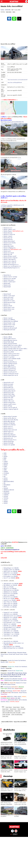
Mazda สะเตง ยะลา (8, 399)
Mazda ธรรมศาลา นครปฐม (10, 276)
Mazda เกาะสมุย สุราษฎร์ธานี (11, 409)
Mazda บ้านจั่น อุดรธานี (9, 370)
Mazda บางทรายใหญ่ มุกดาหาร (11, 355)
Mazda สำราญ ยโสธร (9, 357)
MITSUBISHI (7, 484)
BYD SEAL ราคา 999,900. (10, 607)
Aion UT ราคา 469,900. (9, 578)
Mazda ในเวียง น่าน (8, 431)
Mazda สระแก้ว (7, 310)
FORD (5, 466)
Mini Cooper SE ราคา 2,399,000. (12, 646)
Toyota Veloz (23, 680)
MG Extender (14, 692)
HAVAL (19, 696)
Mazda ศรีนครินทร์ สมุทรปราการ (12, 267)
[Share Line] (14, 18)
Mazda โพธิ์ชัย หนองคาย (10, 367)
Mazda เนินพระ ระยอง (9, 307)
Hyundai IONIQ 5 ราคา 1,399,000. (12, 627)
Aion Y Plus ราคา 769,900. (10, 602)
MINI (19, 698)
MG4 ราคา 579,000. (9, 587)
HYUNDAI (6, 473)
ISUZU (5, 474)
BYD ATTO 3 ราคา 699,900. (11, 597)
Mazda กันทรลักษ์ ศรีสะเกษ (10, 362)
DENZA (6, 464)
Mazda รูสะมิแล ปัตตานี (9, 391)
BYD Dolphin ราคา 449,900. (11, 576)
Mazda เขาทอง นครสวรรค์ (10, 429)
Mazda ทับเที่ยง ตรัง (8, 387)
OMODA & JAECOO (9, 489)
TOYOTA (6, 498)
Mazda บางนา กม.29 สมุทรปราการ (12, 266)
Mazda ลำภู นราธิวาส (9, 389)
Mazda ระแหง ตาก (8, 426)
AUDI (5, 455)
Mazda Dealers (13, 709)
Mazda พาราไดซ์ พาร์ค (9, 234)
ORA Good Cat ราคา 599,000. (11, 590)
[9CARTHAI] (13, 1)
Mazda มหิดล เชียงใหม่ (9, 421)
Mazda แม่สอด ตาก (8, 428)
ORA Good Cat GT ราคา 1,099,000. (13, 615)
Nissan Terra (11, 688)
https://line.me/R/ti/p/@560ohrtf (15, 82)
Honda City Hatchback (20, 660)
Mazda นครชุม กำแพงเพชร (10, 416)
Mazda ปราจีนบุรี (8, 305)
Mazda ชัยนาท (7, 275)
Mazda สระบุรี (7, 285)
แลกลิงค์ (15, 834)
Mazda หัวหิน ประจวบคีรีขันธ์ (11, 321)
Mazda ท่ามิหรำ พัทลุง (9, 394)
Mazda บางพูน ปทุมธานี (9, 259)
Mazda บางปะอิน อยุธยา (10, 281)
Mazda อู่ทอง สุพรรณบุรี (9, 329)
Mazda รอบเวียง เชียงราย (10, 418)
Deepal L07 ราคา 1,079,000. (11, 612)
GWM (5, 469)
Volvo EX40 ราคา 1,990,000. (11, 635)
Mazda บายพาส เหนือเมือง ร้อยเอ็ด (12, 358)
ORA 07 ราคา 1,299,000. (10, 624)
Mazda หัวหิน (17, 711)
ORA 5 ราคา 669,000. (9, 595)
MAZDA (6, 480)
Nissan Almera (4, 654)
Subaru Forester (11, 684)
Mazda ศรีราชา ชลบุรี (9, 300)
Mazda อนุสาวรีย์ (8, 254)
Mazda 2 (3, 662)
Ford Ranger (9, 690)
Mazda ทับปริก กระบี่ (8, 382)
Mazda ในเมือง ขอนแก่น (10, 338)
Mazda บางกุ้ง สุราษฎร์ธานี (10, 407)
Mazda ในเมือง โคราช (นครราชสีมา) (13, 345)
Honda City (11, 660)
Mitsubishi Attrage (21, 652)
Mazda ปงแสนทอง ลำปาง (10, 439)
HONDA (6, 471)
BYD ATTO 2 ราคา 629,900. (11, 593)
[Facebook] (12, 831)
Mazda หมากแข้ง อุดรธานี (10, 372)
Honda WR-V (11, 673)
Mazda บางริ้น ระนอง (9, 401)
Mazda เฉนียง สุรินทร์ (9, 365)
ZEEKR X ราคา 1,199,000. (10, 619)
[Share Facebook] (9, 18)
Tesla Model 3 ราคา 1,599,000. (11, 632)
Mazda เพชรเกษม (8, 232)
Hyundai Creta (8, 678)
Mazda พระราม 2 (8, 227)
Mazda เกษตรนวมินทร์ (9, 241)
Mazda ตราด (7, 304)
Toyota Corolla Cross (15, 676)
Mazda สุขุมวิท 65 (8, 239)
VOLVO (5, 500)
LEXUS (5, 478)
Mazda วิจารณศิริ (21, 709)
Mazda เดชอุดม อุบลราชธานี (11, 375)
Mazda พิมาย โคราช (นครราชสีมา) (12, 347)
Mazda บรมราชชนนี (9, 252)
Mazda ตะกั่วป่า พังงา (9, 392)
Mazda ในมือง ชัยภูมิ (9, 342)
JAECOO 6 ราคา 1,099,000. (11, 614)
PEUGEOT (6, 491)
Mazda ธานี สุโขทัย (8, 443)
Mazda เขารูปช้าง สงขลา (10, 404)
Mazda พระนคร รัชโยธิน (10, 242)
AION (5, 453)
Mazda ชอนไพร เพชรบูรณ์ (10, 436)
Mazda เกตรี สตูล (8, 405)
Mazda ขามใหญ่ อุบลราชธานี (11, 373)
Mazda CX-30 (15, 674)
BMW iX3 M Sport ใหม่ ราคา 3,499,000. (13, 648)
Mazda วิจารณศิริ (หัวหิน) (8, 711)
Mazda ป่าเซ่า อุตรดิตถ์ (9, 444)
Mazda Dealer (5, 709)
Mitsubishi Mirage (12, 652)
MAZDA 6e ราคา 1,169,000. (11, 617)
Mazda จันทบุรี (7, 294)
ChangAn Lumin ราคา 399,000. (12, 569)
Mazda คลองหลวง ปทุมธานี (10, 257)
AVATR (5, 456)
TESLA (7, 701)
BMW (5, 458)
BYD (5, 460)
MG (4, 483)
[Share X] (19, 18)
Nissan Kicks (7, 674)
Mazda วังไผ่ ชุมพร (8, 385)
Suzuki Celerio (19, 654)
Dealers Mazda (8, 12)
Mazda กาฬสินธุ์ (8, 337)
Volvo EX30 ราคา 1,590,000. (11, 630)
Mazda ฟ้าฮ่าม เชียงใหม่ (10, 424)
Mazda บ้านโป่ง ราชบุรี (9, 324)
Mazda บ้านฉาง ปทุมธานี (10, 261)
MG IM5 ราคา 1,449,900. (10, 629)
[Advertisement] (14, 31)
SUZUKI (6, 496)
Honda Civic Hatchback (21, 666)
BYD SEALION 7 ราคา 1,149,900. (12, 622)
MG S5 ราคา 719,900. (9, 598)
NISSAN (6, 488)
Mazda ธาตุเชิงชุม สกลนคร (10, 363)
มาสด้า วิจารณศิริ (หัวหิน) (16, 714)
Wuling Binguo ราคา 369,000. (11, 568)
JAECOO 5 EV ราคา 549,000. (11, 583)
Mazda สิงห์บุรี (7, 286)
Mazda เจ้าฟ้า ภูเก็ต (8, 397)
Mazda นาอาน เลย (8, 360)
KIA (4, 476)
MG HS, (5, 684)
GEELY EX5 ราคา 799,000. (11, 603)
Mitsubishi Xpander (17, 678)
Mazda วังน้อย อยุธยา (9, 280)
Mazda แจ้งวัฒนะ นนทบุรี (10, 256)
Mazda (14, 12)
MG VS (21, 674)
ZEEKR (6, 503)
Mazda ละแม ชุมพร (8, 384)
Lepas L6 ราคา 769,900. (10, 600)
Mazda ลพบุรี (7, 283)
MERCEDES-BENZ (9, 481)
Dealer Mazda (9, 707)
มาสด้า (23, 712)
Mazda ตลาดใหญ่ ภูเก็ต (9, 396)
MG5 (7, 662)
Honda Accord (11, 670)
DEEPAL (6, 463)
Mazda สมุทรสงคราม (9, 326)
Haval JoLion (18, 673)
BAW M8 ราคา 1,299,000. (10, 625)
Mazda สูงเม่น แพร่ (8, 438)
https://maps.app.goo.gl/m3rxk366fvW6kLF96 (12, 121)
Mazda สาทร (7, 249)
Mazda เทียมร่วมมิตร (9, 246)
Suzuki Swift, (12, 654)
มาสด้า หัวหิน (5, 716)
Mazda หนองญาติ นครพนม (10, 343)
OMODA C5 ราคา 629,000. (10, 592)
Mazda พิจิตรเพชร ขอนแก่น (10, 340)
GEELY (5, 468)
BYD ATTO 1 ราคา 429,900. (11, 573)
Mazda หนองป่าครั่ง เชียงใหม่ (11, 419)
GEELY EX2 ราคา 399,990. (11, 571)
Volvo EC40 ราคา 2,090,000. (11, 641)
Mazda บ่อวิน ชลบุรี (8, 297)
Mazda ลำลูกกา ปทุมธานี (10, 262)
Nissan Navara (23, 692)
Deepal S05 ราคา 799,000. (10, 605)
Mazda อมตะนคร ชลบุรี (9, 302)
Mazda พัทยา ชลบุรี (8, 299)
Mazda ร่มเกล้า (7, 251)
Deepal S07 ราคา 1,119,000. (11, 620)
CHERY (6, 461)
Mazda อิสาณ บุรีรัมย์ (9, 352)
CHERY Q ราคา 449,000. (10, 574)
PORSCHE (6, 493)
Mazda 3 (3, 668)
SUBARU (6, 494)
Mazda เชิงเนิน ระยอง (9, 309)
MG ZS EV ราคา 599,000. (10, 588)
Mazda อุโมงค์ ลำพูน (9, 441)
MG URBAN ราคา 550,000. (10, 585)
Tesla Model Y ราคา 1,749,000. (11, 634)
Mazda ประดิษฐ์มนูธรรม (9, 247)
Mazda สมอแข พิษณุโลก (10, 434)
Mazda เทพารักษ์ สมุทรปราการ (11, 264)
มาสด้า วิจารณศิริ (6, 714)
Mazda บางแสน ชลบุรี (9, 295)
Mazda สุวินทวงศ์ (8, 237)
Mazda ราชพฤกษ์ (8, 236)
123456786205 (9, 548)
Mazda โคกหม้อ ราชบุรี (9, 323)
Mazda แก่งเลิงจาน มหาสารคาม (11, 353)
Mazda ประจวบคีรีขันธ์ (9, 319)
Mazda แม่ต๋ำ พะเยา (8, 433)
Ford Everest (7, 686)
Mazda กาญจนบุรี (8, 318)
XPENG (6, 501)
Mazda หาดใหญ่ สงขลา (9, 402)
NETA (5, 486)
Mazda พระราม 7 (8, 244)
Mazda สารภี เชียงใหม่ (9, 423)
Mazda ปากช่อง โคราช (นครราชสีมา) (13, 350)
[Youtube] (16, 831)
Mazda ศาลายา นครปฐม (10, 278)
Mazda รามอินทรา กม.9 (9, 229)
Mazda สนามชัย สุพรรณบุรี (10, 328)
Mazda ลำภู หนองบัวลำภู (10, 368)
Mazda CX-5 (19, 682)
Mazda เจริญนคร (8, 231)
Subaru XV (6, 676)
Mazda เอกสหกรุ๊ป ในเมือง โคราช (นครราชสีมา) (15, 348)
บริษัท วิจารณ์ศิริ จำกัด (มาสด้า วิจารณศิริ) (11, 712)
